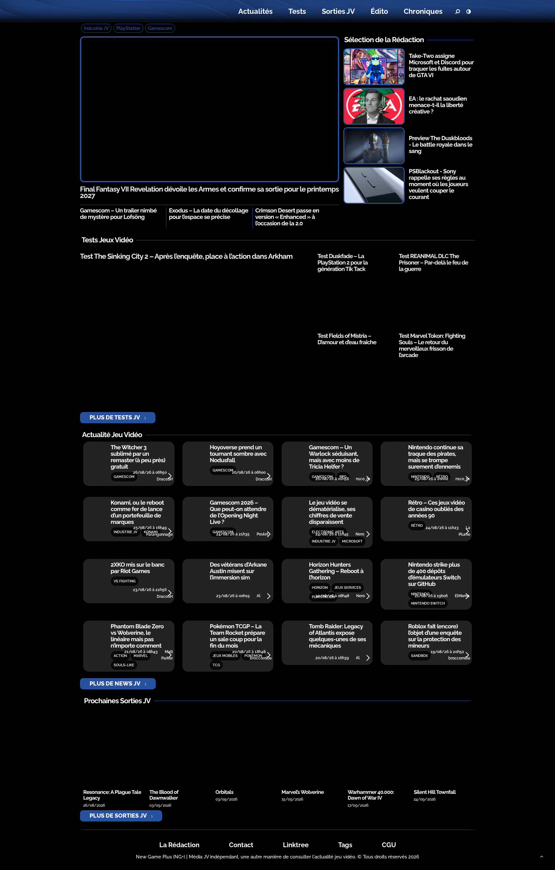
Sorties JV (338, 11)
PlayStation (128, 28)
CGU (389, 845)
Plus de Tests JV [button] (115, 417)
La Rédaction (179, 845)
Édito (379, 11)
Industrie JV (96, 28)
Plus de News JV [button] (115, 683)
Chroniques (423, 11)
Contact (241, 845)
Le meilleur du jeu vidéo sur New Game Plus (119, 11)
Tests (297, 11)
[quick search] (457, 11)
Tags (345, 845)
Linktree (296, 845)
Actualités (255, 11)
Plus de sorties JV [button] (118, 815)
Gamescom (160, 28)
